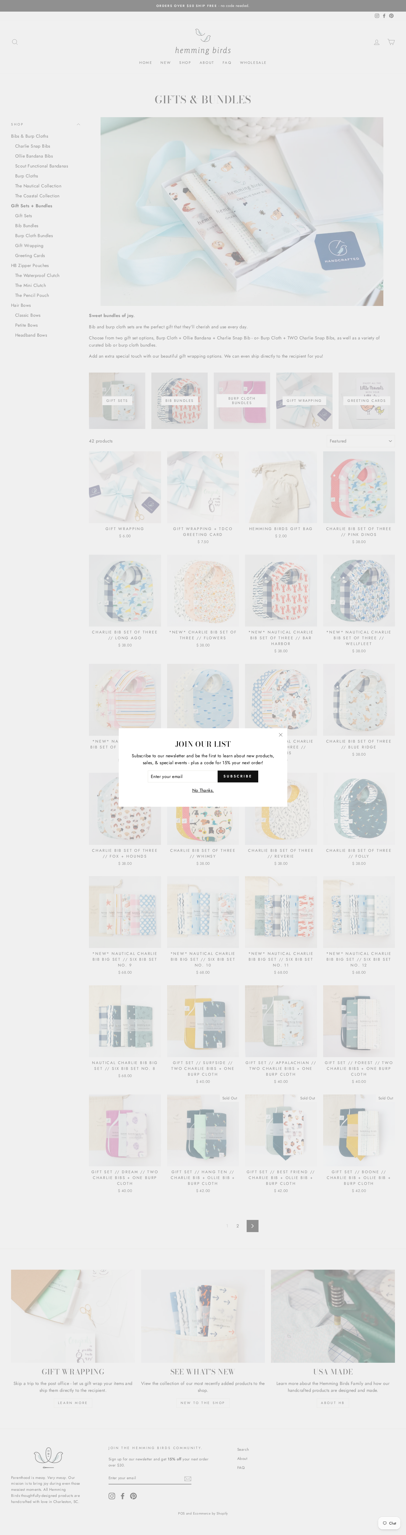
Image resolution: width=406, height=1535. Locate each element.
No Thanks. (203, 790)
